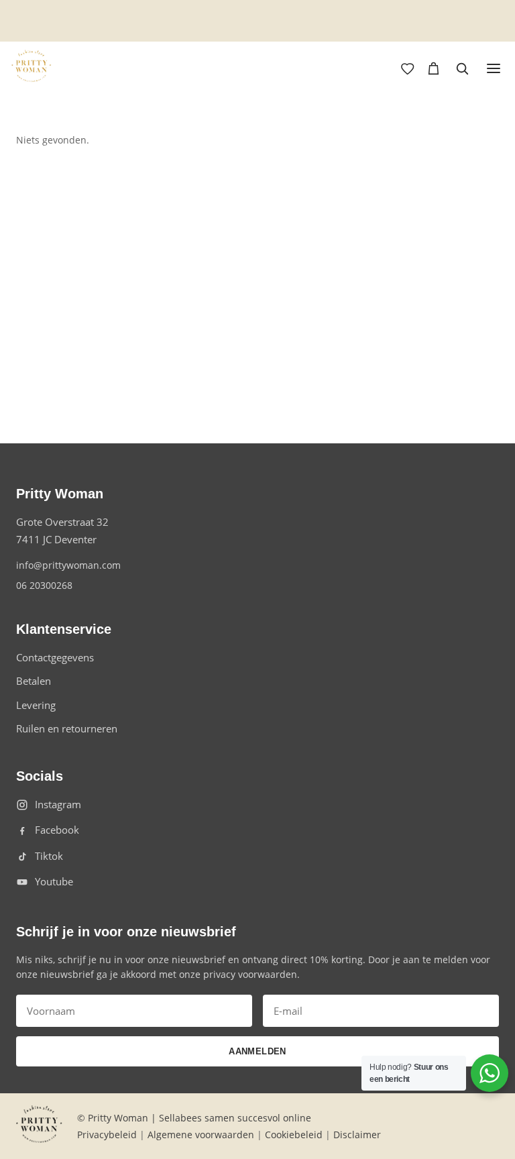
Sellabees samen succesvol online (235, 1117)
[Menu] (493, 68)
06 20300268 (44, 585)
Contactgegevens (55, 657)
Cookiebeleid (294, 1134)
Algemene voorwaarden (201, 1134)
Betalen (33, 680)
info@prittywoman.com (68, 565)
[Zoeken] (462, 68)
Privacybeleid (107, 1134)
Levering (36, 705)
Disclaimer (357, 1134)
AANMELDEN (257, 1051)
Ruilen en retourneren (66, 728)
